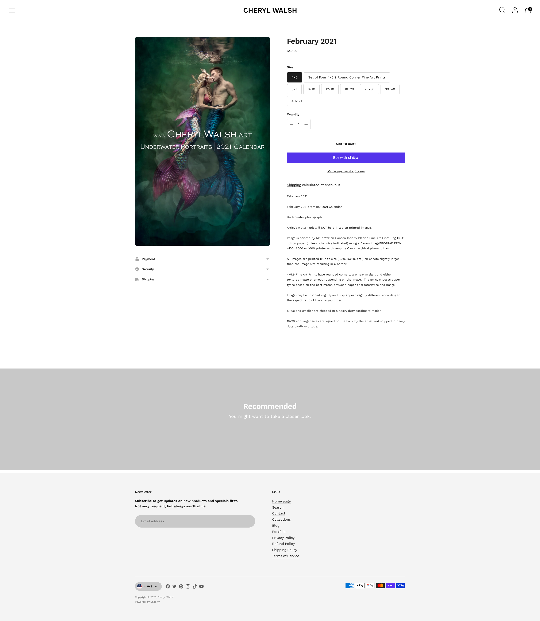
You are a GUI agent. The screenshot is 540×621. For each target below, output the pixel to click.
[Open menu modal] (12, 10)
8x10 (311, 89)
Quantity (293, 114)
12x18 (330, 89)
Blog (275, 526)
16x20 (349, 89)
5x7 (294, 89)
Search (278, 507)
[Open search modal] (502, 10)
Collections (281, 519)
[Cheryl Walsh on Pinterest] (181, 587)
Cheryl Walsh (166, 597)
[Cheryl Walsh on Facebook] (167, 587)
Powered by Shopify (147, 601)
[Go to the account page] (515, 10)
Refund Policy (283, 544)
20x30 (369, 89)
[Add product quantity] (291, 124)
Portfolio (279, 532)
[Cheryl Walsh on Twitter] (174, 587)
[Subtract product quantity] (306, 124)
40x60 (297, 101)
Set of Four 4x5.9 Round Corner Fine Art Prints (347, 77)
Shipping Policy (284, 550)
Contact (278, 513)
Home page (281, 501)
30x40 (390, 89)
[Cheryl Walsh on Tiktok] (194, 587)
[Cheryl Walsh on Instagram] (187, 587)
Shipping (294, 185)
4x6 (295, 77)
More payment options (346, 171)
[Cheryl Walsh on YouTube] (201, 587)
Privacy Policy (283, 538)
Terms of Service (285, 556)
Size (290, 67)
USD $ (148, 586)
